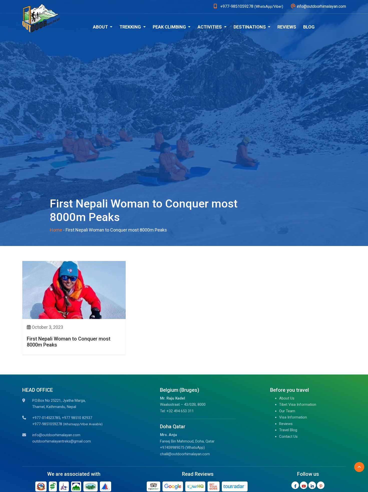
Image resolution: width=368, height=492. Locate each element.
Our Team (287, 411)
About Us (286, 398)
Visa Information (293, 417)
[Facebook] (295, 485)
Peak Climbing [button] (170, 27)
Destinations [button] (250, 27)
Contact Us (288, 436)
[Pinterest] (320, 485)
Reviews (286, 27)
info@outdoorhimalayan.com (56, 435)
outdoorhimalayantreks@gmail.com (61, 441)
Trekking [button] (130, 27)
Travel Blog (288, 430)
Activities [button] (210, 27)
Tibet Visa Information (297, 404)
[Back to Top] (359, 467)
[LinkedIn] (312, 485)
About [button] (101, 27)
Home (56, 229)
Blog (309, 27)
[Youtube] (303, 485)
